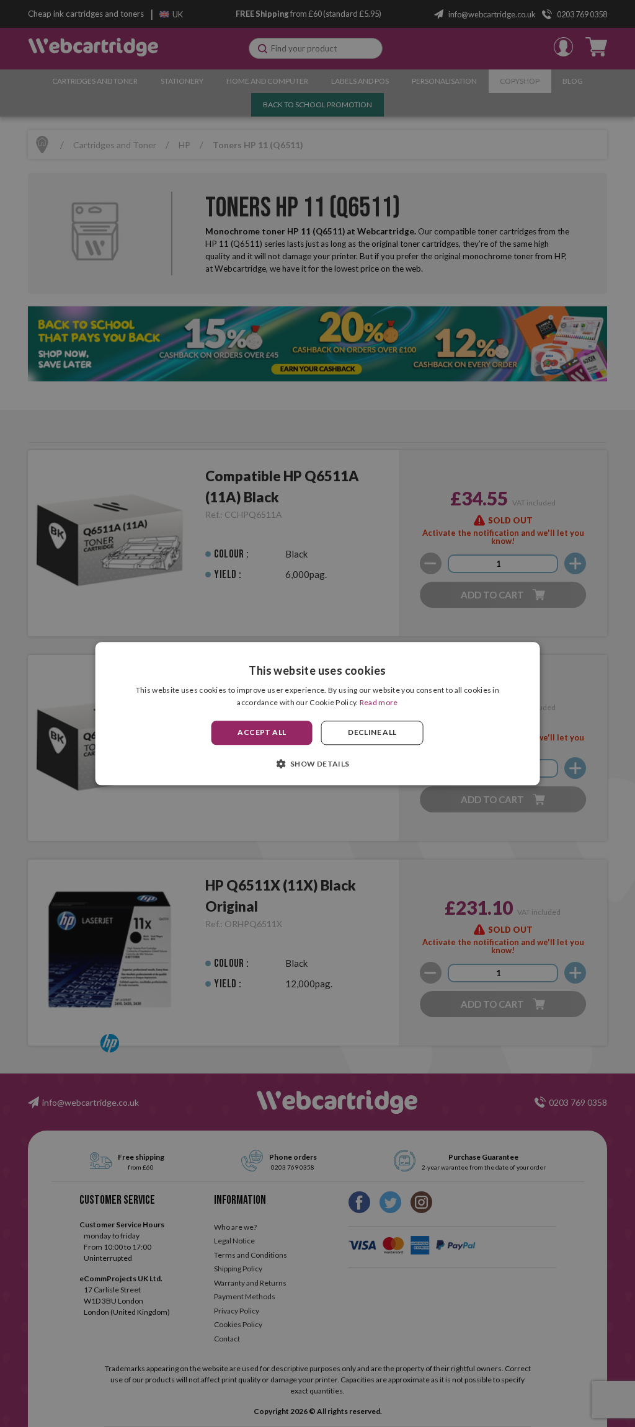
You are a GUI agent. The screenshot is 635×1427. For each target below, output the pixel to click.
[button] (317, 763)
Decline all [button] (372, 732)
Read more (379, 702)
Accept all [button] (262, 732)
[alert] (317, 713)
